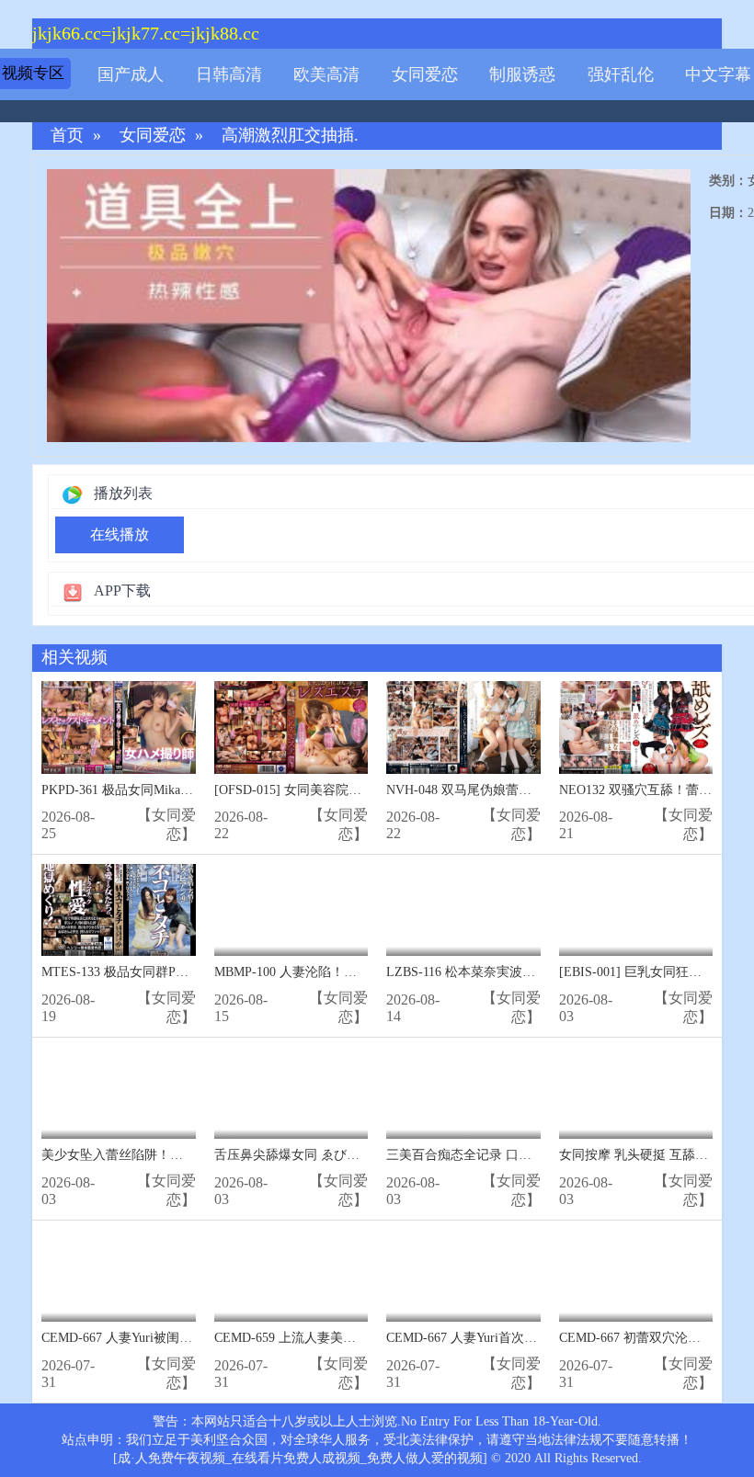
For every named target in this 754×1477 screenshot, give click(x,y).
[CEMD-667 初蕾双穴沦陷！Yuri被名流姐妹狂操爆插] (636, 1276)
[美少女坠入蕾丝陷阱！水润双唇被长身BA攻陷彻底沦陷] (118, 1093)
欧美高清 (326, 74)
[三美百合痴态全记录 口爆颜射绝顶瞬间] (463, 1093)
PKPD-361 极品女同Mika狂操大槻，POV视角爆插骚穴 (194, 790)
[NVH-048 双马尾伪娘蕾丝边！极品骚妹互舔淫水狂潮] (463, 727)
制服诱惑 (522, 74)
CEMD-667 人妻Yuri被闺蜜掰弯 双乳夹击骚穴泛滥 (183, 1338)
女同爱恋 (425, 74)
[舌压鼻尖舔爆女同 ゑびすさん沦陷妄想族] (291, 1093)
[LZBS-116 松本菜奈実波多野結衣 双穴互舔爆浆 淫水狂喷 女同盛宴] (463, 910)
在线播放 (119, 534)
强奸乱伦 (621, 74)
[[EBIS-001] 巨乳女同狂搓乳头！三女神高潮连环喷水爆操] (636, 910)
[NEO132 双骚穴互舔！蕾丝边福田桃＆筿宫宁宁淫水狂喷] (636, 727)
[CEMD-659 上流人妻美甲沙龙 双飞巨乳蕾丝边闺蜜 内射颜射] (291, 1276)
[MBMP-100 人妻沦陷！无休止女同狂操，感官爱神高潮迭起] (291, 910)
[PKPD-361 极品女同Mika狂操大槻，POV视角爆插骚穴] (118, 727)
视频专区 (33, 73)
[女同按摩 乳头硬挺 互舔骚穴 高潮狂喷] (636, 1093)
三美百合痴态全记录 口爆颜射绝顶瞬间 (497, 1155)
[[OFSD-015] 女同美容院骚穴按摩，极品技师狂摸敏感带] (291, 727)
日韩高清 (229, 74)
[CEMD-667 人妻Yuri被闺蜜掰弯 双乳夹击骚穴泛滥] (118, 1276)
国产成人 (130, 74)
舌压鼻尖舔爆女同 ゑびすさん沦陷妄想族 (332, 1155)
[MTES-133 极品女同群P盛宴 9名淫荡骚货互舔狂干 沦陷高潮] (118, 910)
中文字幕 (718, 74)
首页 (67, 135)
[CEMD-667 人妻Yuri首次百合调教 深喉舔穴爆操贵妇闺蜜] (463, 1276)
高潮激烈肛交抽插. (290, 135)
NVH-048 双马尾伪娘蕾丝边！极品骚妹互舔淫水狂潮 (536, 790)
